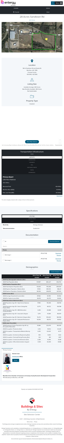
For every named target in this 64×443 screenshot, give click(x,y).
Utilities (32, 216)
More (32, 221)
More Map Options (32, 142)
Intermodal (32, 172)
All (5, 241)
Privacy (35, 421)
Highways (32, 162)
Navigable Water (32, 167)
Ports (32, 170)
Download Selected (54, 241)
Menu (57, 3)
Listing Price (32, 218)
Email (15, 360)
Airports (32, 157)
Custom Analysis (55, 271)
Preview (59, 255)
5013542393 (15, 356)
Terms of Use (30, 421)
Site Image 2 (8, 260)
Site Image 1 (8, 255)
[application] (32, 128)
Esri (61, 145)
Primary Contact (7, 350)
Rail (32, 165)
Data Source (59, 196)
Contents (16, 8)
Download (58, 253)
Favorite (17, 12)
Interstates (32, 160)
